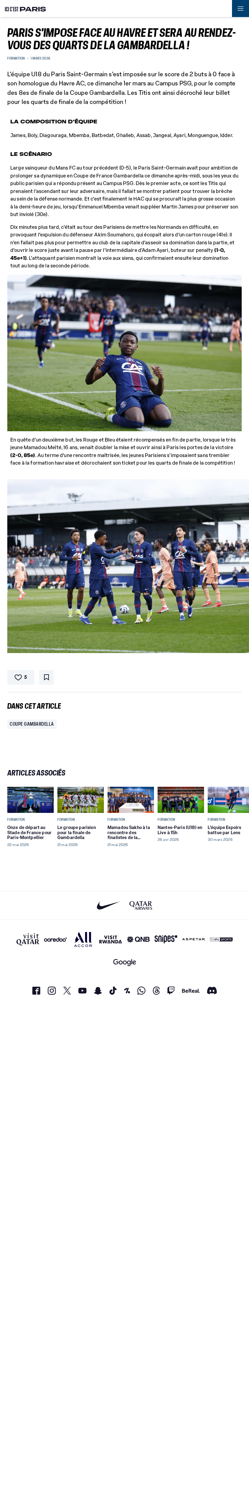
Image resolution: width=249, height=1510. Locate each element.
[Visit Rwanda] (110, 939)
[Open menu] (240, 8)
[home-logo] (25, 8)
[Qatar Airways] (140, 905)
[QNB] (138, 939)
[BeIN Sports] (221, 939)
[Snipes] (166, 939)
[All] (83, 939)
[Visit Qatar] (27, 939)
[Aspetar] (193, 939)
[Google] (124, 962)
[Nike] (108, 905)
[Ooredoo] (55, 939)
